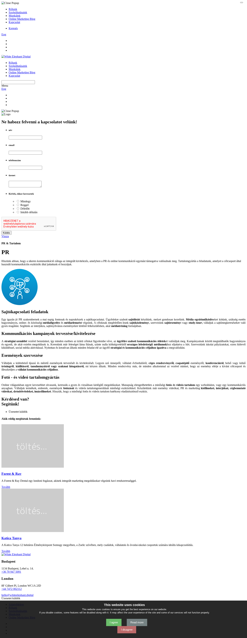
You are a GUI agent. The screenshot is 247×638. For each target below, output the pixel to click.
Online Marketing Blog (22, 18)
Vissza (5, 236)
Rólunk (13, 9)
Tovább (5, 486)
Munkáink (14, 15)
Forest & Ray (11, 474)
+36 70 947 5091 (11, 571)
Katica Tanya (11, 538)
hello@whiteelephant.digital (17, 595)
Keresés (13, 28)
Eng (3, 34)
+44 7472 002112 (11, 588)
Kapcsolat (14, 22)
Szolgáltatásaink (18, 12)
